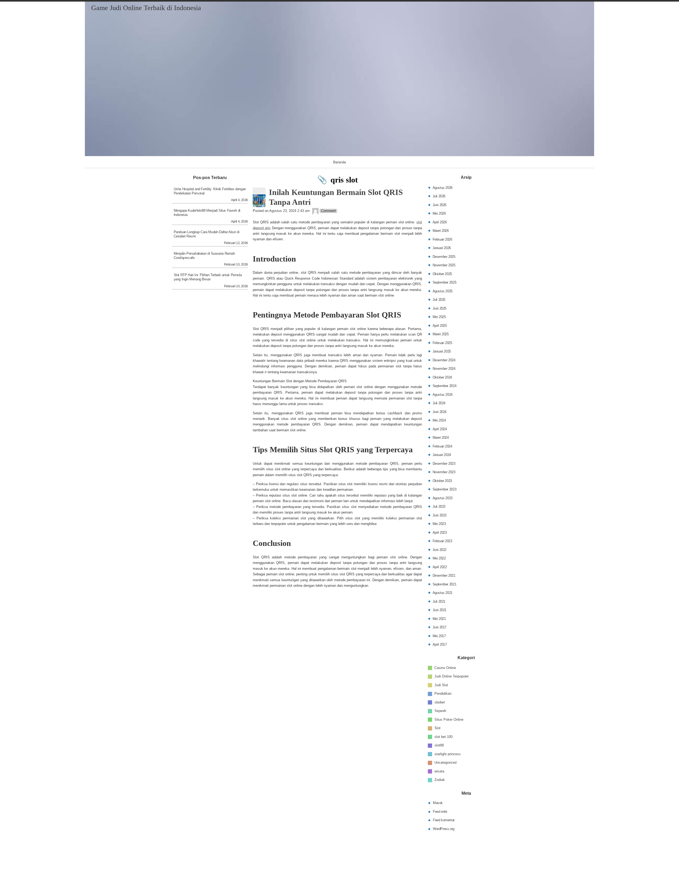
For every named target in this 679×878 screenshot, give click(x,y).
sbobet (439, 702)
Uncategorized (445, 762)
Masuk (438, 803)
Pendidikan (442, 694)
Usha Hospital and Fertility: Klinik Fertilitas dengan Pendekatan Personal (210, 191)
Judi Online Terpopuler (451, 676)
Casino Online (445, 668)
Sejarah (440, 711)
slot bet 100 (443, 737)
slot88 (439, 745)
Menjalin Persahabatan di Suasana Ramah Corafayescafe (204, 255)
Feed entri (440, 811)
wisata (439, 771)
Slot (437, 728)
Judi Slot (441, 685)
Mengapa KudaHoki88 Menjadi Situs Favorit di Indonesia (207, 212)
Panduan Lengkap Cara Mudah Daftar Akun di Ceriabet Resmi (207, 234)
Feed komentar (444, 820)
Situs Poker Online (448, 719)
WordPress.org (443, 829)
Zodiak (439, 780)
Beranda (339, 161)
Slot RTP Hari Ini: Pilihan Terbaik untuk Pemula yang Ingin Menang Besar (208, 277)
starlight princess (447, 754)
